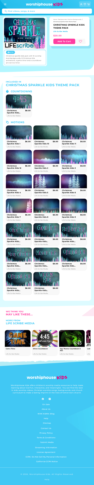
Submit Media (47, 442)
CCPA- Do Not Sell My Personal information (46, 457)
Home (55, 19)
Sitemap (47, 423)
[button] (5, 4)
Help (46, 418)
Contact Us (46, 428)
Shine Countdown (13, 349)
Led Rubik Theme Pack (69, 349)
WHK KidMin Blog (46, 414)
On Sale (46, 404)
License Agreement (46, 452)
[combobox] (47, 11)
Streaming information (46, 447)
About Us (46, 409)
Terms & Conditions (46, 438)
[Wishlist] (85, 4)
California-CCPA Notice (47, 461)
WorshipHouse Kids (39, 474)
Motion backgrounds (75, 19)
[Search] (4, 11)
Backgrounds (63, 19)
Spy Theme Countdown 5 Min (43, 349)
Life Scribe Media (60, 31)
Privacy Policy (46, 433)
